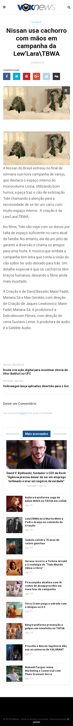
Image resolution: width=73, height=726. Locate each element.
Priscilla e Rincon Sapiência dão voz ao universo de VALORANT (46, 648)
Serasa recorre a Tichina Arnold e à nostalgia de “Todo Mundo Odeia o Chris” (46, 565)
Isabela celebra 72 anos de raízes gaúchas (42, 541)
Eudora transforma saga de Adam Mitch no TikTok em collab (46, 499)
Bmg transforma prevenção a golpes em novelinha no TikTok (44, 626)
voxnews (31, 485)
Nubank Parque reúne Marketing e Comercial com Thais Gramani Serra (43, 671)
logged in (23, 413)
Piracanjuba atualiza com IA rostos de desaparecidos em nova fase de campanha (43, 586)
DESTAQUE (36, 22)
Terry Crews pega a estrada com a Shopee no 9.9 (46, 605)
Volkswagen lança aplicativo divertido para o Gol (36, 386)
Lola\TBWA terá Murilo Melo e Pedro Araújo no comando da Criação (44, 522)
